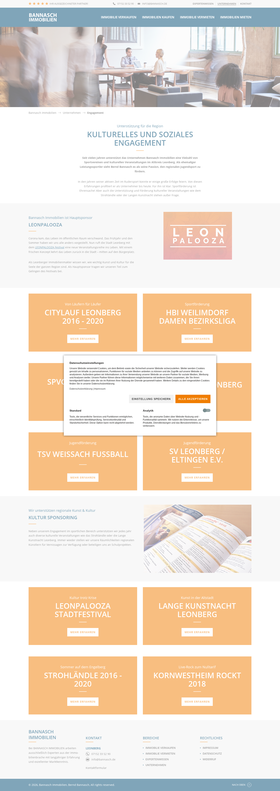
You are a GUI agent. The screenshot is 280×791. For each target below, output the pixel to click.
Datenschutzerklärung (81, 388)
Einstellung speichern (151, 398)
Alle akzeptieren (193, 398)
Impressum (100, 388)
